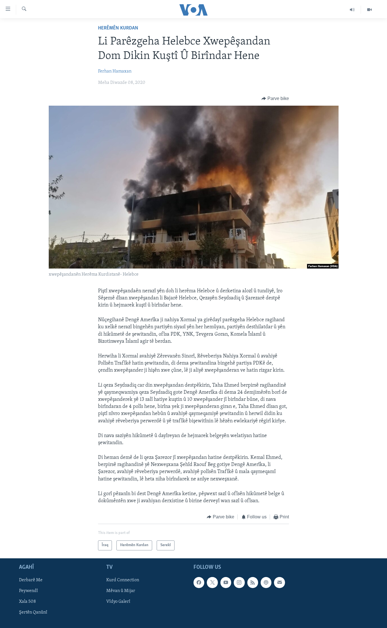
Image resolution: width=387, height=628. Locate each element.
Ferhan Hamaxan (114, 71)
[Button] (275, 98)
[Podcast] (266, 582)
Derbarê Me (30, 580)
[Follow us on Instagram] (239, 582)
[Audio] (352, 10)
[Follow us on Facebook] (199, 582)
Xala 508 (27, 601)
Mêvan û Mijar (120, 591)
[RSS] (252, 582)
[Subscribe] (279, 582)
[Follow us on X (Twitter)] (212, 582)
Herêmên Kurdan (118, 28)
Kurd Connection (122, 580)
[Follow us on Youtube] (225, 582)
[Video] (369, 10)
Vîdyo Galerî (118, 601)
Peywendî (28, 591)
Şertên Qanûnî (33, 612)
